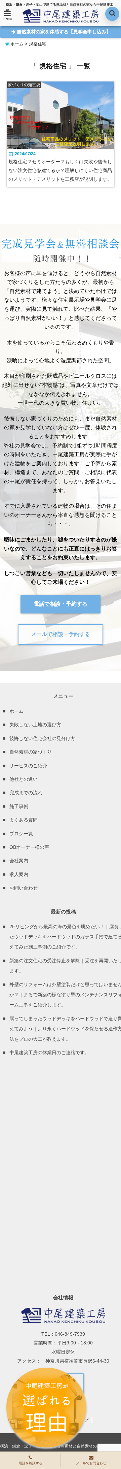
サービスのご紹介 (28, 765)
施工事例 (18, 806)
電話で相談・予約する (60, 604)
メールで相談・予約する (60, 634)
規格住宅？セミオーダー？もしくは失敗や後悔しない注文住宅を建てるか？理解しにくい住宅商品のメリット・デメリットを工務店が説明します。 (60, 170)
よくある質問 (23, 820)
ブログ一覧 (21, 833)
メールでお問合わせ (91, 1463)
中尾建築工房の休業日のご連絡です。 (49, 1052)
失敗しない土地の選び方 (35, 724)
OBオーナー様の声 (29, 847)
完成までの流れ (25, 792)
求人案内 (18, 874)
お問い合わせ (23, 888)
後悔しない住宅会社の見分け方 (42, 738)
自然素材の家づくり (30, 752)
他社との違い (23, 779)
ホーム (16, 43)
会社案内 (18, 860)
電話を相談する (30, 1463)
